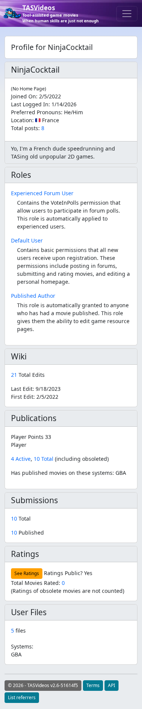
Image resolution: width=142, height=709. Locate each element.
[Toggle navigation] (126, 13)
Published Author (33, 295)
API (111, 685)
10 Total (43, 458)
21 (15, 374)
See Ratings (26, 573)
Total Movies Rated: (38, 582)
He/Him (73, 112)
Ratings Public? (63, 573)
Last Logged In (29, 104)
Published (27, 532)
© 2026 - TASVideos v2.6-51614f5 (43, 685)
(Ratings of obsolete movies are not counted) (67, 590)
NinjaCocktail (35, 69)
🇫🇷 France (47, 120)
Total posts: (25, 128)
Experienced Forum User (42, 193)
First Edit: (34, 396)
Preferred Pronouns (36, 112)
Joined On (23, 96)
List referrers (22, 697)
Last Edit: (36, 388)
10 (15, 518)
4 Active (21, 458)
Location (21, 120)
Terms (93, 685)
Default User (27, 240)
